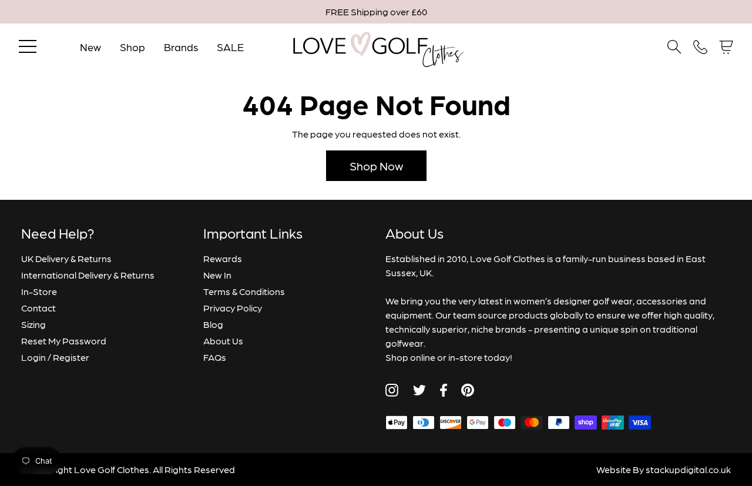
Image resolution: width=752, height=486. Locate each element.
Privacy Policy (232, 307)
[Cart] (726, 47)
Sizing (33, 324)
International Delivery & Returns (88, 274)
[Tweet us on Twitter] (419, 390)
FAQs (214, 357)
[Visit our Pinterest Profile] (467, 390)
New (90, 47)
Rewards (222, 258)
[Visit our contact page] (700, 47)
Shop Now (376, 166)
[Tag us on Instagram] (391, 390)
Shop (132, 47)
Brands (181, 47)
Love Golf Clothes (111, 469)
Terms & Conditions (244, 291)
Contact (38, 307)
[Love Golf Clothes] (376, 47)
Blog (213, 324)
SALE (230, 47)
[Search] (674, 47)
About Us (223, 340)
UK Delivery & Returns (66, 258)
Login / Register (55, 357)
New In (217, 274)
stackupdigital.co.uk (688, 469)
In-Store (39, 291)
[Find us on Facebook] (443, 390)
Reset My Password (63, 340)
